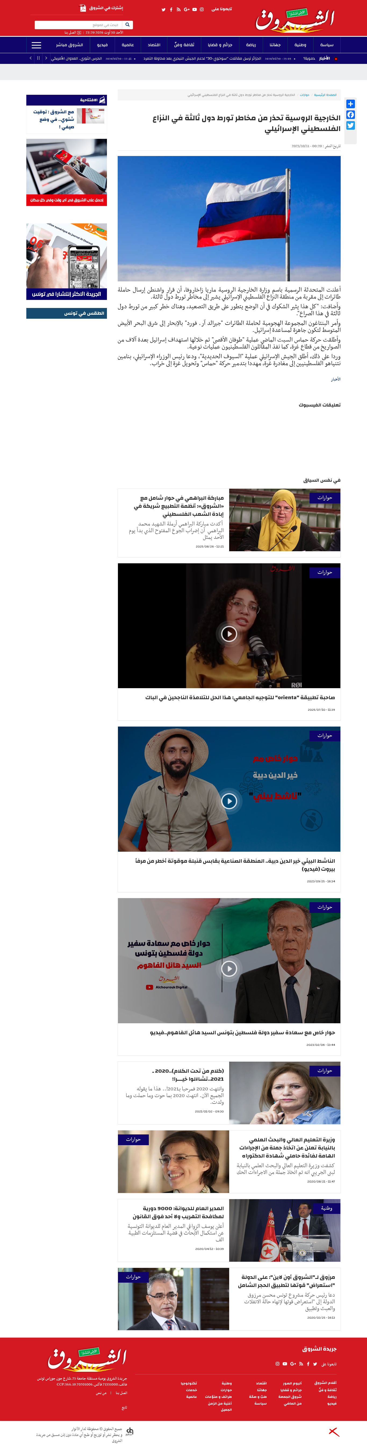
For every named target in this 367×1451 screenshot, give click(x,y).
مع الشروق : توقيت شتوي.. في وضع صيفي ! (53, 119)
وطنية (300, 45)
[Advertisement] (66, 400)
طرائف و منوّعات (218, 1397)
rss (178, 9)
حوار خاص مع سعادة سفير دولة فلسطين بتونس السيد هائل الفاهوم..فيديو (242, 1033)
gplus (186, 9)
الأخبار (324, 58)
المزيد (36, 45)
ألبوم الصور (292, 1383)
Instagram (202, 9)
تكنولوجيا (189, 1383)
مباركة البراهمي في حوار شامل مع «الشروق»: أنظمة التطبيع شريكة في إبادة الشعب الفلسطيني (179, 506)
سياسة (327, 45)
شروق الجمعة (290, 1397)
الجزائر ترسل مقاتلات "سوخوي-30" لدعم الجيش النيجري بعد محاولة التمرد (223, 58)
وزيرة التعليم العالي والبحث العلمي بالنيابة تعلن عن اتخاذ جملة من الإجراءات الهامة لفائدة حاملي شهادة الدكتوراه (287, 1148)
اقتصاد (154, 45)
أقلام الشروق (325, 1383)
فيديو (102, 45)
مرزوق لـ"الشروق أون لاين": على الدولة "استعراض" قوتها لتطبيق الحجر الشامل (286, 1281)
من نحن (101, 1393)
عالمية (128, 45)
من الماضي (293, 1404)
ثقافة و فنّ (328, 1390)
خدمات (191, 1390)
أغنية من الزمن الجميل (220, 1407)
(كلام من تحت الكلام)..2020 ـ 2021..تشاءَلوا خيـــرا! (188, 1075)
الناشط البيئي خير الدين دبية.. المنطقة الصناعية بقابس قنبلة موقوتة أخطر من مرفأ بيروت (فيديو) (235, 865)
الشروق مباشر (69, 45)
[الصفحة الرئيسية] (297, 16)
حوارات (304, 95)
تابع (124, 1407)
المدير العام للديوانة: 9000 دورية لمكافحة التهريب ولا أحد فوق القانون (178, 1212)
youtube (194, 9)
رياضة (251, 45)
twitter (164, 9)
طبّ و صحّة (258, 1397)
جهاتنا (275, 45)
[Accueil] (85, 1358)
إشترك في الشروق (106, 8)
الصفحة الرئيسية (325, 95)
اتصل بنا (70, 32)
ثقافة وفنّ (184, 45)
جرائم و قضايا (220, 45)
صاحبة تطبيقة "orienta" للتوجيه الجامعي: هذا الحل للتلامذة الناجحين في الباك (240, 697)
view (229, 642)
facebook (171, 9)
